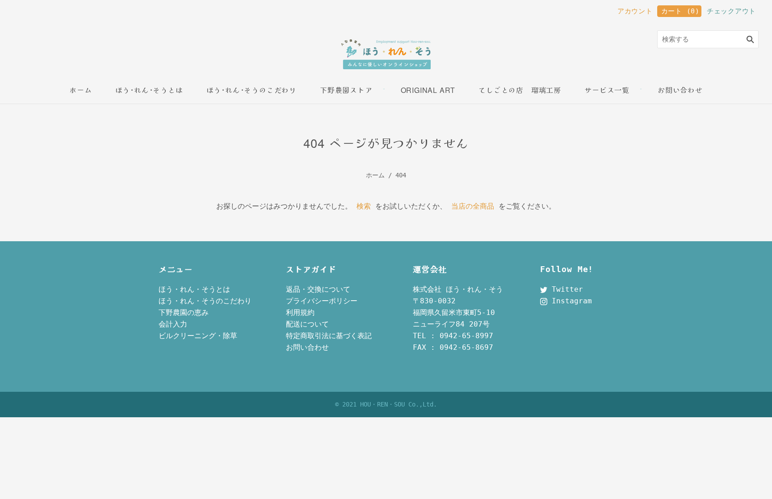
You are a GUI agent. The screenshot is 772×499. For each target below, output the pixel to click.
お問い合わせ (680, 90)
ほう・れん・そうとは (194, 289)
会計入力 (173, 324)
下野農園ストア (346, 90)
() (680, 11)
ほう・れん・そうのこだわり (205, 301)
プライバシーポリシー (321, 301)
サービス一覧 (606, 90)
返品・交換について (318, 289)
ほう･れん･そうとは (149, 90)
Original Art (428, 90)
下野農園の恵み (184, 312)
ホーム (80, 90)
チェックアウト (731, 11)
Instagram (569, 301)
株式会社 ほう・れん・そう (458, 289)
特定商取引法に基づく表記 (329, 335)
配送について (307, 324)
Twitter (565, 289)
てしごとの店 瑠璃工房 (519, 90)
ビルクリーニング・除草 (198, 335)
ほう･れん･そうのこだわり (251, 90)
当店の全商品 (472, 206)
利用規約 (300, 312)
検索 (364, 206)
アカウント (635, 11)
